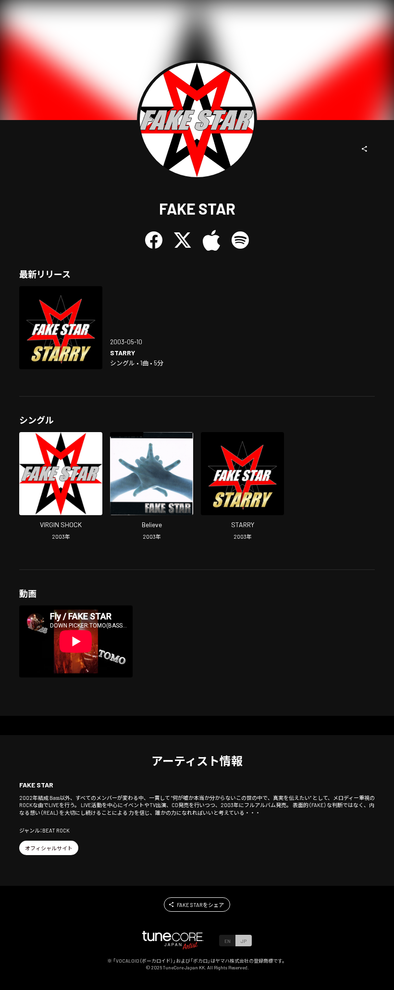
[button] (365, 148)
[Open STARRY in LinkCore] (60, 327)
